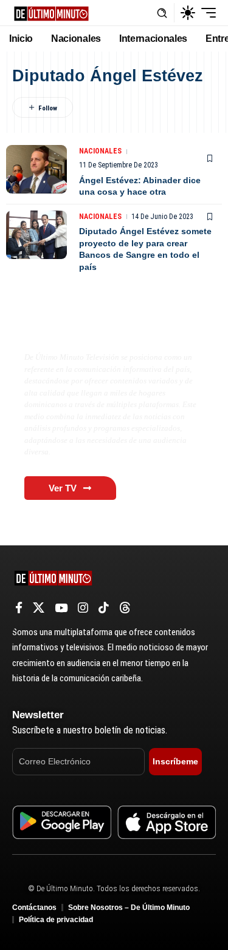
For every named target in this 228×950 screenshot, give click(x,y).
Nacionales (100, 151)
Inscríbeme (175, 761)
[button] (162, 13)
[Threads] (125, 608)
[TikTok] (103, 608)
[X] (38, 608)
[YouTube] (61, 608)
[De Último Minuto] (51, 12)
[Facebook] (19, 608)
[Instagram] (83, 608)
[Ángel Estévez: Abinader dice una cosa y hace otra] (36, 169)
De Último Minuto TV (82, 331)
